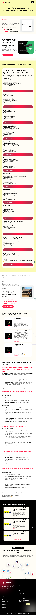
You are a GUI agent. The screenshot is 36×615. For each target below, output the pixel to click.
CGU (19, 590)
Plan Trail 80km (5, 601)
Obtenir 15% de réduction (8, 306)
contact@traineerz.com (23, 598)
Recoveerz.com (21, 593)
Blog (19, 587)
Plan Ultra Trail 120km (6, 604)
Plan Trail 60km (5, 599)
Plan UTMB (4, 607)
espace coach (5, 493)
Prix (19, 585)
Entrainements (21, 588)
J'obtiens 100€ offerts (7, 54)
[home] (6, 2)
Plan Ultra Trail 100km (6, 602)
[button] (32, 2)
